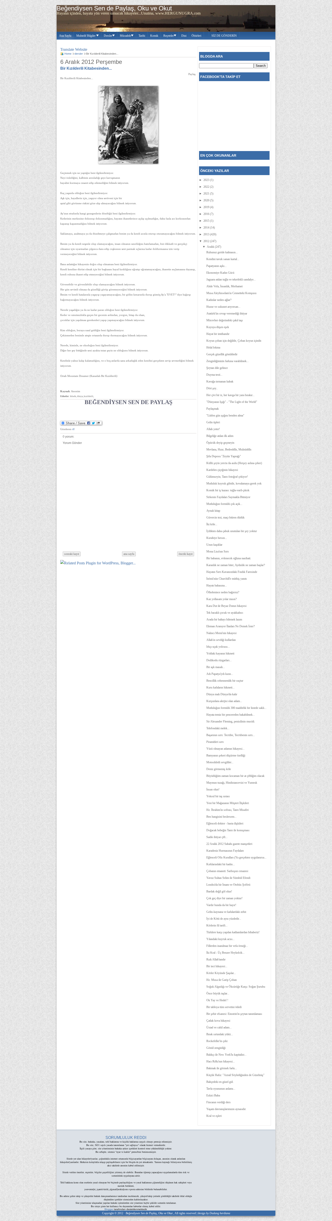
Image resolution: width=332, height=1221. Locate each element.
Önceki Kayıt (185, 554)
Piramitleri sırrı (215, 742)
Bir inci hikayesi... (216, 966)
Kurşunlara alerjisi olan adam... (224, 701)
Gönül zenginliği (216, 1048)
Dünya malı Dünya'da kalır (221, 694)
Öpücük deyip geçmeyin (220, 442)
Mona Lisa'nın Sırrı (217, 551)
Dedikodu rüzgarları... (219, 660)
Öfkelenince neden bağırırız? (222, 592)
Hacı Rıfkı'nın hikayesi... (220, 1061)
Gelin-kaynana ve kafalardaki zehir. (226, 912)
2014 (206, 227)
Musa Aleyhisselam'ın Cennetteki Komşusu (231, 293)
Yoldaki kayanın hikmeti (220, 653)
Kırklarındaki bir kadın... (220, 864)
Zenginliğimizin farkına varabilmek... (227, 361)
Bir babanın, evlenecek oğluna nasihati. (228, 558)
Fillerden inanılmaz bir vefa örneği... (227, 946)
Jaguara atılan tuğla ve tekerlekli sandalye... (231, 279)
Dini (183, 35)
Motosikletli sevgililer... (219, 762)
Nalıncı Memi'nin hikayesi (221, 633)
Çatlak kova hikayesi (218, 1020)
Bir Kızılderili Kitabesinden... (86, 68)
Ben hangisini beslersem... (221, 816)
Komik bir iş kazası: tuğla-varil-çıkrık (227, 490)
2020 (206, 200)
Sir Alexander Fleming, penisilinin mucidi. (230, 721)
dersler (79, 53)
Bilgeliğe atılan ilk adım (219, 436)
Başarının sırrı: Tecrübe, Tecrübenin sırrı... (230, 735)
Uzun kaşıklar (214, 544)
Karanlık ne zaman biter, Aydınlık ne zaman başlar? (235, 565)
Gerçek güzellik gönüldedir (221, 354)
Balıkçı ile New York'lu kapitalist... (226, 1054)
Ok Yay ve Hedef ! (217, 1000)
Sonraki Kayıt (71, 554)
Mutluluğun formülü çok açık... (224, 504)
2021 (206, 193)
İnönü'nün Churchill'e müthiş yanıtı (226, 578)
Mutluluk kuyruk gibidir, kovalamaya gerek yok (234, 483)
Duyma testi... (214, 374)
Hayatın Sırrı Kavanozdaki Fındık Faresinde (231, 572)
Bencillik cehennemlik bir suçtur (224, 680)
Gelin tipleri (213, 422)
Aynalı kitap (213, 510)
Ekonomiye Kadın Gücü (220, 272)
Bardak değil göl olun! (219, 891)
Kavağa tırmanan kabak (219, 381)
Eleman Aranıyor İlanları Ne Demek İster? (230, 626)
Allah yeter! (213, 429)
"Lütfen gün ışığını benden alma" (225, 415)
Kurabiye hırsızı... (216, 538)
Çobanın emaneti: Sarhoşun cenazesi (227, 871)
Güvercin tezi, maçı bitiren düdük (225, 517)
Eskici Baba (213, 1095)
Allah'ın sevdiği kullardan (221, 640)
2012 (206, 241)
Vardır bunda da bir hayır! (221, 905)
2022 (206, 186)
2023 (206, 180)
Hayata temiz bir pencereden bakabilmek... (230, 714)
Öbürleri (196, 35)
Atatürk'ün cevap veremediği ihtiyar (226, 313)
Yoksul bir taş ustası (218, 796)
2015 (206, 220)
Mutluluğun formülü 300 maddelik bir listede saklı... (236, 708)
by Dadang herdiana (218, 1213)
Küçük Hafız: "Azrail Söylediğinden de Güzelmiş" (235, 1075)
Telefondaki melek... (217, 728)
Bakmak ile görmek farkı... (221, 1068)
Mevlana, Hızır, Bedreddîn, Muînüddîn (228, 449)
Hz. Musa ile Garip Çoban (221, 980)
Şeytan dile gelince (217, 368)
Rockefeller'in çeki (216, 1041)
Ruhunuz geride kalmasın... (222, 252)
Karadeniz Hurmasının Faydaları (225, 850)
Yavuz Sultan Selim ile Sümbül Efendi (228, 878)
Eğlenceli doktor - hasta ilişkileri (224, 823)
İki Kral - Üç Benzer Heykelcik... (225, 952)
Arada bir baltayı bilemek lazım (224, 619)
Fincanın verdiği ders (218, 1102)
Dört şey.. (212, 388)
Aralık (211, 246)
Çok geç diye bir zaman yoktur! (224, 898)
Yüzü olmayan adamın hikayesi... (225, 748)
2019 (206, 207)
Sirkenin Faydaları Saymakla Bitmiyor (228, 497)
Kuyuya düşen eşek (217, 327)
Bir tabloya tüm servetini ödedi (224, 1007)
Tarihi (142, 35)
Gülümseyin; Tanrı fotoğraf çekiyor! (227, 476)
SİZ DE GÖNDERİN (224, 35)
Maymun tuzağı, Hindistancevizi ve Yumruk (231, 782)
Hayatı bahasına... (216, 585)
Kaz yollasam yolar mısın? (221, 599)
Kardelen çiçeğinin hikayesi (222, 470)
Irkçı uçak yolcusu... (218, 646)
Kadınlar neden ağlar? (218, 300)
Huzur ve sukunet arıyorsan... (223, 306)
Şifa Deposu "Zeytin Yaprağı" (223, 456)
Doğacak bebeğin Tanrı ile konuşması (227, 830)
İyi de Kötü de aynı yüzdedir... (223, 918)
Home (67, 53)
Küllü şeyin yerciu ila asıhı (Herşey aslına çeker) (234, 463)
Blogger (109, 1209)
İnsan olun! (212, 789)
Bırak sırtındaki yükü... (219, 1034)
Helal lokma (213, 347)
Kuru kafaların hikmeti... (220, 687)
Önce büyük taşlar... (217, 993)
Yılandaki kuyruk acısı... (220, 939)
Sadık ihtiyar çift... (216, 837)
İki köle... (211, 524)
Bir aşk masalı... (215, 667)
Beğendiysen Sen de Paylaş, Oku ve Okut (114, 8)
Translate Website (73, 49)
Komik (154, 35)
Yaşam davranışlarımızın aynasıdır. (226, 1109)
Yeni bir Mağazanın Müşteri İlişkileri (227, 803)
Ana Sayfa (65, 35)
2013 (206, 234)
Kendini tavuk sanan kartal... (222, 259)
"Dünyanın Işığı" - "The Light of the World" (231, 402)
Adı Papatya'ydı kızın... (219, 674)
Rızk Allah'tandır (216, 959)
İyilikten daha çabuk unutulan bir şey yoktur (231, 531)
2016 (206, 214)
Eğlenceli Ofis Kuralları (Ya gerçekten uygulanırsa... (236, 857)
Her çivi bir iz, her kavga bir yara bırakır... (230, 395)
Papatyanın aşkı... (216, 266)
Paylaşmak (212, 408)
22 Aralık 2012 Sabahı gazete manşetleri (229, 844)
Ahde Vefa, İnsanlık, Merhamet (224, 286)
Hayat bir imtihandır (217, 334)
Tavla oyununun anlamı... (220, 1088)
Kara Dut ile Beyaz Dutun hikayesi (226, 606)
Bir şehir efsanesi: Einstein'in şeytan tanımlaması (234, 1014)
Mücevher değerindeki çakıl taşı (224, 320)
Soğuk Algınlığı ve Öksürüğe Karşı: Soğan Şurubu (235, 986)
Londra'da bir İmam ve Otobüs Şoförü (228, 884)
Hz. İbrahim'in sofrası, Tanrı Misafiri (227, 810)
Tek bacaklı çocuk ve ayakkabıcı (224, 612)
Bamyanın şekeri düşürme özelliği (225, 755)
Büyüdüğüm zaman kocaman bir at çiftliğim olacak (235, 776)
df (73, 429)
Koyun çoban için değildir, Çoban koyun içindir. (234, 340)
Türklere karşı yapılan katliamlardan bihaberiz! (233, 932)
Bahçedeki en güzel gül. (220, 1082)
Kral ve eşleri (214, 1116)
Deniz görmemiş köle (218, 769)
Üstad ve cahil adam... (219, 1027)
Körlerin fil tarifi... (216, 925)
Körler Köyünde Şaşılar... (221, 973)
